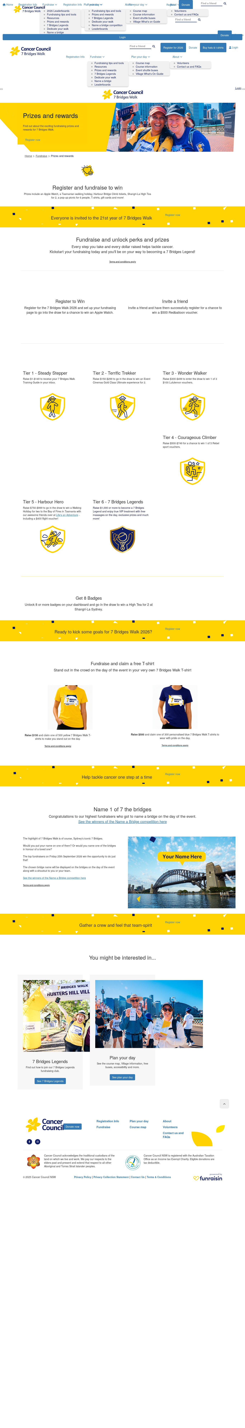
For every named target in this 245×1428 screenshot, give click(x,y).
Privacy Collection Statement (111, 1177)
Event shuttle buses (144, 18)
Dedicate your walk (102, 21)
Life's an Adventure (67, 515)
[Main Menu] (1, 89)
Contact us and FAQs (186, 14)
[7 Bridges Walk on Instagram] (37, 1141)
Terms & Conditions (159, 1177)
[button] (50, 1032)
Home (28, 156)
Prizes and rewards (103, 14)
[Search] (199, 19)
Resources (101, 66)
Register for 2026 (173, 47)
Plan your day (136, 4)
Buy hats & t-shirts (213, 47)
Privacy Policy (82, 1177)
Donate (225, 35)
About (173, 4)
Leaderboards (100, 28)
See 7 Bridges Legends (50, 1081)
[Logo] (29, 9)
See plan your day (122, 1077)
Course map (140, 11)
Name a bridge (103, 81)
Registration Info (72, 4)
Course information (144, 14)
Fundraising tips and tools (106, 11)
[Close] (243, 89)
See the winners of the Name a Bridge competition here (122, 821)
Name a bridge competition (107, 25)
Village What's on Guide (146, 21)
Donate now (72, 1126)
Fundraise (93, 4)
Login (234, 47)
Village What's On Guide (149, 73)
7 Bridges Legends (102, 18)
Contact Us (138, 1177)
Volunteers (180, 11)
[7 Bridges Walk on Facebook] (29, 1141)
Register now (207, 35)
